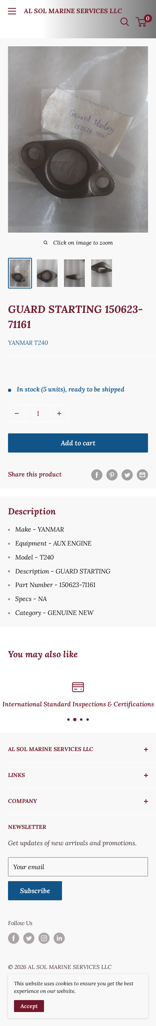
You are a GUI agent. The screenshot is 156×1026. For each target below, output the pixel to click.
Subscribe (35, 890)
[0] (141, 22)
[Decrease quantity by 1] (16, 413)
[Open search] (124, 22)
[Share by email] (142, 474)
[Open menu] (12, 11)
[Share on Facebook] (96, 474)
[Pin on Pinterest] (112, 474)
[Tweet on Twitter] (127, 474)
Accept (29, 1006)
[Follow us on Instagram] (44, 938)
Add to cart (78, 443)
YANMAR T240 (28, 342)
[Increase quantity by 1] (59, 413)
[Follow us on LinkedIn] (59, 938)
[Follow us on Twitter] (28, 938)
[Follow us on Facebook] (13, 938)
